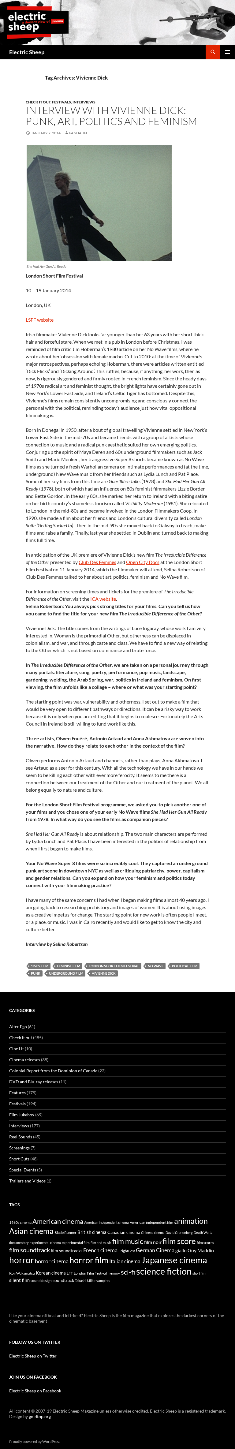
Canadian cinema (123, 1232)
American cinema (57, 1221)
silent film (19, 1280)
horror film (88, 1260)
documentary (19, 1243)
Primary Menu (227, 52)
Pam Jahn (78, 133)
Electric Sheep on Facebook (35, 1390)
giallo (181, 1250)
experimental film (76, 1242)
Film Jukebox (21, 1114)
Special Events (22, 1169)
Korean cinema (51, 1272)
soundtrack (63, 1280)
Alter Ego (18, 1026)
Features (17, 1092)
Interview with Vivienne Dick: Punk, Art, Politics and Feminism (111, 115)
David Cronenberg (179, 1232)
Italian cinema (124, 1261)
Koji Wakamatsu (22, 1273)
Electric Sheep (26, 52)
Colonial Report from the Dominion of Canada (53, 1070)
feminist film (68, 966)
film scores (205, 1242)
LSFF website (40, 320)
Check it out (38, 102)
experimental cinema (45, 1243)
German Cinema (155, 1250)
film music (127, 1241)
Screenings (19, 1147)
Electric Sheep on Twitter (33, 1355)
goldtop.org (40, 1416)
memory (114, 1273)
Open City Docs (142, 562)
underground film (66, 973)
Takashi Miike (85, 1281)
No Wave (155, 966)
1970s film (39, 966)
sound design (41, 1280)
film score (179, 1241)
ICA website (103, 599)
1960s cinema (20, 1222)
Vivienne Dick (104, 973)
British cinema (91, 1232)
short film (199, 1273)
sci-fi (128, 1272)
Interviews (84, 102)
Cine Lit (16, 1048)
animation (191, 1220)
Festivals (61, 102)
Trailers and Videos (27, 1180)
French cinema (100, 1250)
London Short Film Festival (114, 966)
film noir (153, 1242)
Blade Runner (65, 1232)
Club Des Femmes (97, 562)
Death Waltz (203, 1232)
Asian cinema (31, 1230)
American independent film (151, 1222)
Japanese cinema (174, 1259)
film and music (101, 1243)
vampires (103, 1281)
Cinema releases (24, 1059)
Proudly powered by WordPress (34, 1441)
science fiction (164, 1271)
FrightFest (126, 1251)
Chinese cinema (153, 1232)
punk (35, 973)
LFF (70, 1273)
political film (184, 966)
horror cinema (52, 1261)
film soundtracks (66, 1250)
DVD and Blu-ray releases (33, 1081)
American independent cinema (106, 1222)
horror (21, 1260)
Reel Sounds (20, 1136)
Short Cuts (19, 1158)
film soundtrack (29, 1249)
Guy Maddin (201, 1250)
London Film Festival (90, 1273)
